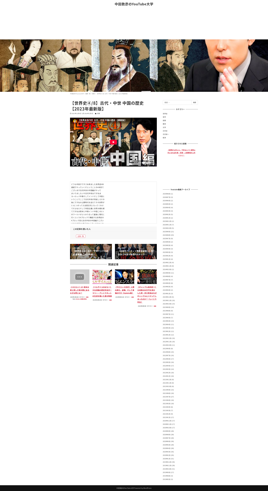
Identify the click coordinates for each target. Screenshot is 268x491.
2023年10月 (167, 304)
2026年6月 (167, 201)
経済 (164, 138)
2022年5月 (167, 362)
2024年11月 (167, 266)
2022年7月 (167, 355)
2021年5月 (167, 403)
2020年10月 (167, 428)
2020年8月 (167, 434)
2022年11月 (167, 342)
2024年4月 (167, 290)
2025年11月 (167, 225)
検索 (194, 102)
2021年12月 (167, 379)
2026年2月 (167, 214)
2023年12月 (167, 297)
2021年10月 (167, 386)
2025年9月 (167, 232)
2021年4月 (167, 407)
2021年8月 (167, 393)
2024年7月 (167, 280)
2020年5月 (167, 445)
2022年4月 (167, 366)
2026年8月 (167, 194)
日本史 (165, 131)
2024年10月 (167, 269)
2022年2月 (167, 373)
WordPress (147, 488)
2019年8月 (167, 476)
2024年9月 (167, 273)
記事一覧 (81, 236)
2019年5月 (167, 479)
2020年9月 (167, 431)
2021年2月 (167, 414)
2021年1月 (167, 417)
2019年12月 (167, 462)
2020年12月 (167, 421)
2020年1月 (167, 459)
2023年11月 (167, 300)
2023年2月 (167, 331)
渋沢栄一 (166, 134)
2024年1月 (167, 293)
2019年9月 (167, 472)
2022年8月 (167, 352)
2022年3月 (167, 369)
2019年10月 (167, 469)
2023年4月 (167, 324)
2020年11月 (167, 424)
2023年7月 (167, 314)
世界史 (165, 114)
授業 (98, 113)
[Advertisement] (134, 23)
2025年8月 (167, 235)
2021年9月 (167, 390)
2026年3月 (167, 211)
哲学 (164, 117)
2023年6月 (167, 318)
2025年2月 (167, 256)
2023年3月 (167, 328)
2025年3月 (167, 252)
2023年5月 (167, 321)
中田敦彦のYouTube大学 (134, 3)
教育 (164, 124)
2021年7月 (167, 397)
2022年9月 (167, 348)
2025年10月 (167, 228)
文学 (164, 127)
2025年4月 (167, 249)
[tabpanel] (181, 166)
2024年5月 (167, 287)
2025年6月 (167, 242)
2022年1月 (167, 376)
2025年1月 (167, 259)
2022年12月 (167, 338)
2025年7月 (167, 238)
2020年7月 (167, 438)
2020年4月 (167, 448)
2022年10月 (167, 345)
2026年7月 (167, 197)
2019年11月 (167, 465)
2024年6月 (167, 283)
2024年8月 (167, 276)
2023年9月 (167, 307)
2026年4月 (167, 207)
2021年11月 (167, 383)
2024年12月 (167, 262)
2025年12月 (167, 221)
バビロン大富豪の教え (81, 299)
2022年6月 (167, 359)
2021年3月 (167, 410)
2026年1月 (167, 218)
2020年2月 (167, 455)
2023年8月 (167, 311)
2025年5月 (167, 245)
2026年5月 (167, 204)
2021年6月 (167, 400)
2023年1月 (167, 335)
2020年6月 (167, 441)
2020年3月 (167, 452)
